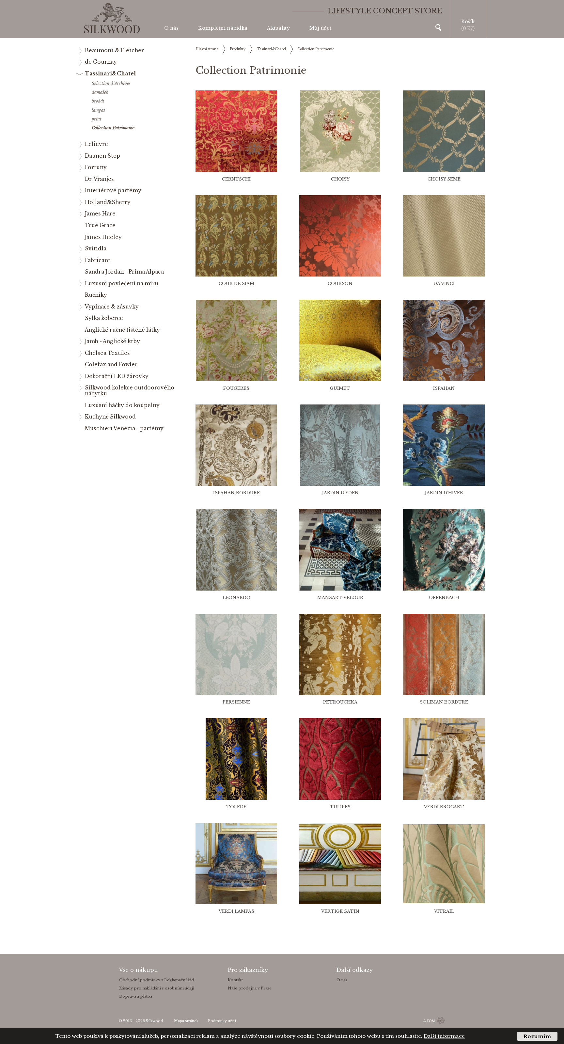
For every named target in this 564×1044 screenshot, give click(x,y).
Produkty (237, 49)
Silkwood (154, 1021)
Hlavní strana (207, 49)
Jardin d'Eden (340, 493)
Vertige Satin (340, 911)
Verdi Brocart (444, 807)
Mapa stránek (186, 1021)
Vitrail (444, 911)
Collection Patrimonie (315, 49)
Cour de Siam (236, 283)
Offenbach (444, 597)
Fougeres (236, 388)
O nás (171, 28)
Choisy (340, 179)
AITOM (429, 1021)
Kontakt (235, 980)
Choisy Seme (444, 179)
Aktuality (278, 28)
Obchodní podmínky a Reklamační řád (156, 980)
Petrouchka (340, 702)
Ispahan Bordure (236, 493)
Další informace (444, 1036)
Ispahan (444, 388)
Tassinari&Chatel (271, 49)
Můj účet (320, 28)
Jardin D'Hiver (444, 493)
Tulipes (340, 807)
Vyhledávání (438, 27)
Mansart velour (340, 597)
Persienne (236, 702)
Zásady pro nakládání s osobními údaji (156, 988)
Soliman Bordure (444, 702)
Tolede (236, 807)
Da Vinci (444, 283)
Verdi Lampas (236, 911)
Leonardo (236, 597)
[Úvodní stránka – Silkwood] (112, 18)
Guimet (340, 388)
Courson (340, 283)
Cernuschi (236, 179)
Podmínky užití (222, 1021)
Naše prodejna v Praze (250, 988)
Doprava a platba (135, 996)
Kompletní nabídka (222, 28)
